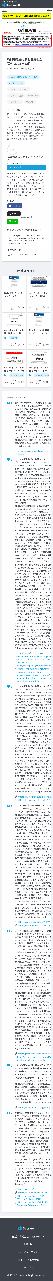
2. (12, 459)
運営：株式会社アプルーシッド (28, 1236)
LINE (14, 221)
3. (12, 686)
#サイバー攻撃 (16, 95)
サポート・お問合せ (28, 1259)
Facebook (16, 206)
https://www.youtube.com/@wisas (34, 1192)
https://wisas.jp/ (26, 1189)
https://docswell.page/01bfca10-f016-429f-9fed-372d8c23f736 (32, 1204)
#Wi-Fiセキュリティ (18, 89)
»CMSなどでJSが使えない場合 (29, 230)
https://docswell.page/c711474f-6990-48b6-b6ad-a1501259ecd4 (32, 1197)
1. (12, 403)
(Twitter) (15, 213)
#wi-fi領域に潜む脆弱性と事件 (23, 77)
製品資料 (14, 338)
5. (12, 931)
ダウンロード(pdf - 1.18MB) (24, 254)
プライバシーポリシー (28, 1252)
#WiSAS (29, 101)
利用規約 (28, 1244)
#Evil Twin (33, 95)
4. (12, 805)
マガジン (28, 1267)
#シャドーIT (15, 101)
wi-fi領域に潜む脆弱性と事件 (21, 375)
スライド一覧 (15, 167)
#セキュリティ (16, 83)
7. (12, 1113)
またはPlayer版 (26, 217)
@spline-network (14, 163)
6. (12, 1065)
